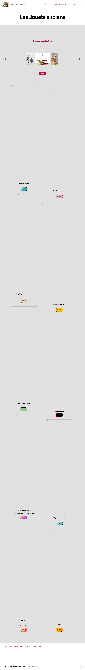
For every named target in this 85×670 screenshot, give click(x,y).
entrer (24, 189)
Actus (44, 4)
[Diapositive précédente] (5, 59)
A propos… (9, 646)
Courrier (55, 4)
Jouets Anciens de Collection (17, 666)
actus (42, 73)
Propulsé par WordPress (32, 666)
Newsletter (37, 646)
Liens (16, 646)
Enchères (61, 4)
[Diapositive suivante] (79, 59)
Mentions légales (26, 646)
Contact (67, 4)
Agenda (50, 4)
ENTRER (24, 409)
